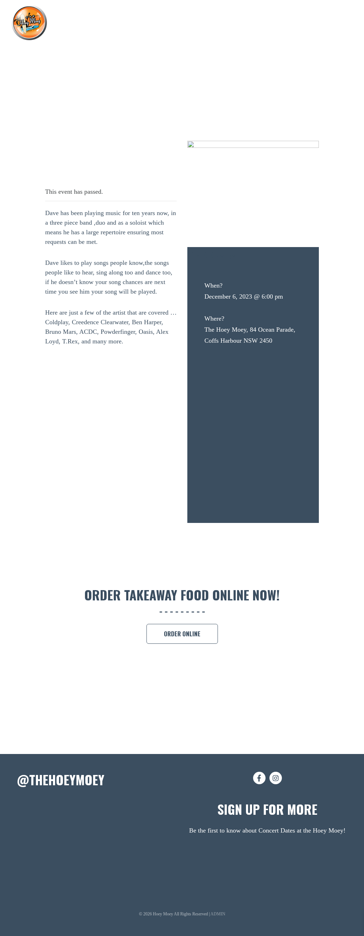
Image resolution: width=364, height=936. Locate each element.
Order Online (182, 633)
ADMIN (217, 913)
